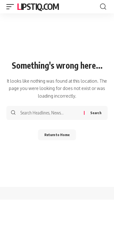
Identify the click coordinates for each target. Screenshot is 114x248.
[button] (11, 6)
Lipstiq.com (38, 6)
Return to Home (57, 135)
